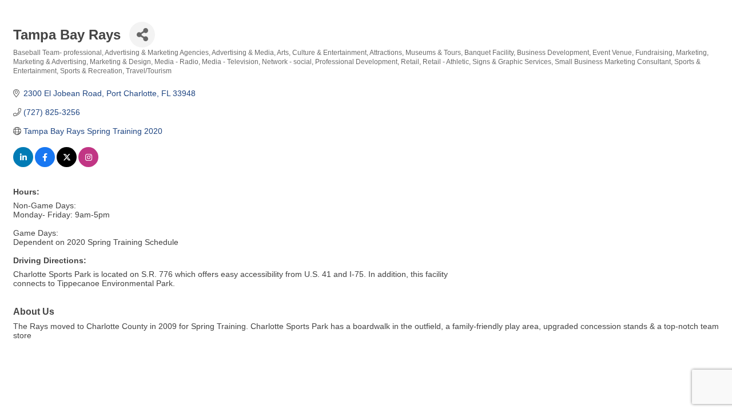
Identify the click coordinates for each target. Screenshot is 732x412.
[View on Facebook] (45, 164)
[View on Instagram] (88, 164)
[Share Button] (142, 34)
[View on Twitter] (67, 164)
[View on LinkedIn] (23, 164)
